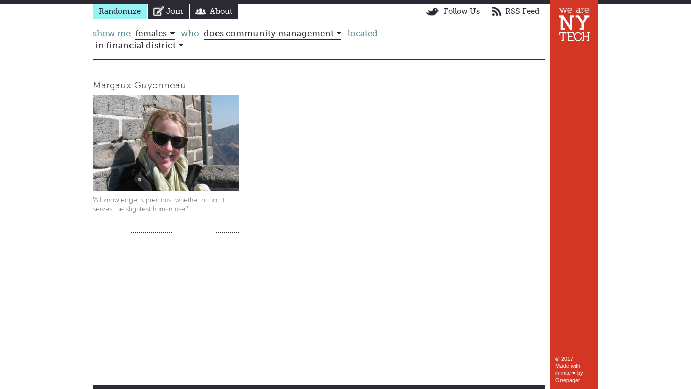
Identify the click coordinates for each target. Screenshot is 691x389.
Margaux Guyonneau (139, 85)
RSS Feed (522, 11)
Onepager (567, 380)
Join (174, 11)
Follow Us (462, 11)
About (221, 11)
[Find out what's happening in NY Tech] (574, 24)
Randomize (120, 11)
